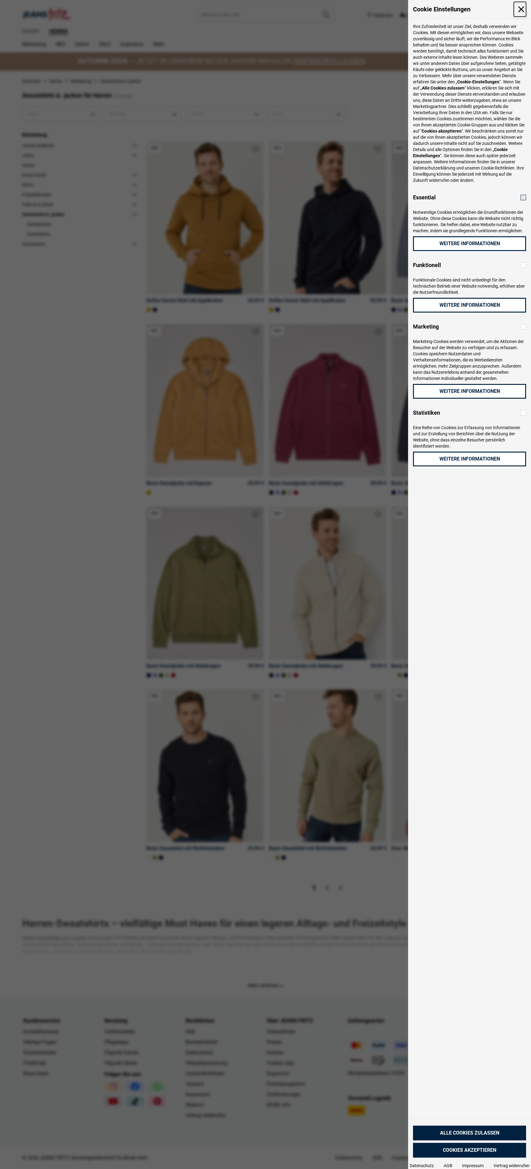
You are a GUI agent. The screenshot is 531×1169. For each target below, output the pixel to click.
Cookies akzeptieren (469, 1150)
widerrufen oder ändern (451, 180)
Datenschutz (422, 1165)
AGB (448, 1165)
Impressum (473, 1165)
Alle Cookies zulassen (469, 1133)
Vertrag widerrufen (511, 1165)
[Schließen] (520, 9)
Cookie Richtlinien (497, 168)
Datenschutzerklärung (434, 168)
